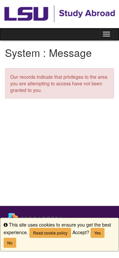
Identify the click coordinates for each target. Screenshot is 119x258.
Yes (97, 233)
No (10, 242)
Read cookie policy (50, 233)
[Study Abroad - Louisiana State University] (59, 14)
